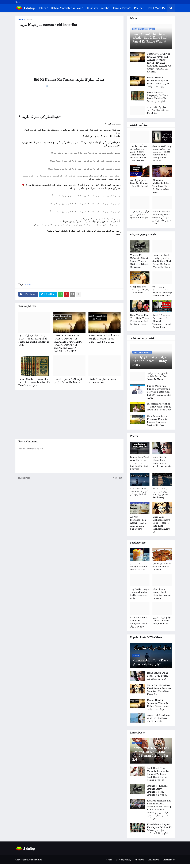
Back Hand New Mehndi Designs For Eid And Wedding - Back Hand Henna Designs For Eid (158, 774)
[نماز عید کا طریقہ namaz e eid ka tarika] (104, 365)
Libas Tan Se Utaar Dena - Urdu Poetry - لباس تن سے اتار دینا (161, 461)
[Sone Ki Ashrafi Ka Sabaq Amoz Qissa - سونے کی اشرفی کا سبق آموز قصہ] (162, 202)
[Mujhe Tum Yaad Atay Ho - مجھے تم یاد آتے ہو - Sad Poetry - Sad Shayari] (139, 448)
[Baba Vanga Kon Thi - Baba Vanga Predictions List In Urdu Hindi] (139, 306)
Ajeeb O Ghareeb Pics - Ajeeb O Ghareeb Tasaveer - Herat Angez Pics (161, 321)
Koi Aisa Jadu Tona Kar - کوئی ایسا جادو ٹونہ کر (138, 491)
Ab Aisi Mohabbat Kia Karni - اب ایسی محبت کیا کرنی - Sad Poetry (138, 522)
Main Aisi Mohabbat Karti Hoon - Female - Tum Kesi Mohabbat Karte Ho (161, 524)
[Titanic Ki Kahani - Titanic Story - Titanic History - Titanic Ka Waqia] (139, 246)
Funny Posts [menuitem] (121, 8)
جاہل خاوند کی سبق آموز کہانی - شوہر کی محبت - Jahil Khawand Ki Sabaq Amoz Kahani (162, 153)
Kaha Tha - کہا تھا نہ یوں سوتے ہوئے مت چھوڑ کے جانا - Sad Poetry (162, 493)
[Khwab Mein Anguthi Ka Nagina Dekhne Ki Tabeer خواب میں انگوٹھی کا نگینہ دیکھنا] (137, 827)
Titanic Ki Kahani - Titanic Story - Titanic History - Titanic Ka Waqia (139, 261)
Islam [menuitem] (42, 8)
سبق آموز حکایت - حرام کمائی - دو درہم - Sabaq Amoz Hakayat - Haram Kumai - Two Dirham (139, 153)
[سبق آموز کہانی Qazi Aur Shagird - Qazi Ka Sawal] (139, 171)
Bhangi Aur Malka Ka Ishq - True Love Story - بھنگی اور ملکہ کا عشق (161, 186)
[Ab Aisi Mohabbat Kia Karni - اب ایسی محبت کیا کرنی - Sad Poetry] (139, 508)
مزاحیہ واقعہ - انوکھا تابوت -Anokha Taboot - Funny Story (150, 361)
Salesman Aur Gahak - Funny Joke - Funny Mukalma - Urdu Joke (159, 406)
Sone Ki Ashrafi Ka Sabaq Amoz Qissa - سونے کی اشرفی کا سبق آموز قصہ (161, 217)
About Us (139, 859)
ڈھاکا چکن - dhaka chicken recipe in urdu (161, 566)
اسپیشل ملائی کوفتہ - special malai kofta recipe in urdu (139, 593)
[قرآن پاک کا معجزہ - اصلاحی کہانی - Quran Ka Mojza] (69, 365)
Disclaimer (169, 859)
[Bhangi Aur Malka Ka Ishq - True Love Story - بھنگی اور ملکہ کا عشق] (162, 171)
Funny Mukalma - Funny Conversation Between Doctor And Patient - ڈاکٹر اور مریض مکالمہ (159, 391)
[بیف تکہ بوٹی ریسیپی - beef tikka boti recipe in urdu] (162, 580)
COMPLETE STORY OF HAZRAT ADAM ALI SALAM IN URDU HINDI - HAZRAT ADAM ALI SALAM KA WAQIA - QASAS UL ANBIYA (68, 343)
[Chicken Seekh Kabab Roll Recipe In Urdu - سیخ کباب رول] (139, 608)
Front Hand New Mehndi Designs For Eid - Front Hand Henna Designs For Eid (150, 753)
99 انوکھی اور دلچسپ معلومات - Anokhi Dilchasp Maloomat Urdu (162, 291)
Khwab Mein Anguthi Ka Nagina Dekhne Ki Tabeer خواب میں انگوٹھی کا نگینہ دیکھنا (159, 829)
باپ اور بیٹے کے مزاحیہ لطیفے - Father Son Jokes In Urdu (157, 376)
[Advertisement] (69, 53)
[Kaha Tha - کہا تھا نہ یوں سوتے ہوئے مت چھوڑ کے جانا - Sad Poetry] (162, 479)
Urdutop (37, 859)
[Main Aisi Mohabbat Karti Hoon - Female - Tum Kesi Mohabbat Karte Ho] (162, 508)
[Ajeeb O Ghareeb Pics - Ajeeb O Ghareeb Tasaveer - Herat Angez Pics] (162, 306)
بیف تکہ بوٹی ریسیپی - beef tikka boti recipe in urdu (161, 593)
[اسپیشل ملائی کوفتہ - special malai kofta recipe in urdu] (139, 580)
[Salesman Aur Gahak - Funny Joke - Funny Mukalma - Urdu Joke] (137, 407)
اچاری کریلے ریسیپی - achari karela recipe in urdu (161, 620)
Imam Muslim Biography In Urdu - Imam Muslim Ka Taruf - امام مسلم (34, 382)
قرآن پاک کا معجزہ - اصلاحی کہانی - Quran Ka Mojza (67, 380)
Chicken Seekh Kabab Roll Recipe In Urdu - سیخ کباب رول (139, 622)
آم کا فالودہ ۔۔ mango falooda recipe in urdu (139, 566)
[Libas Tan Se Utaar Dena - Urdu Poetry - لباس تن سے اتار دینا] (162, 448)
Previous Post (23, 478)
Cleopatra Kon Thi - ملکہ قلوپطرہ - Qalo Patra (139, 289)
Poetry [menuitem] (138, 8)
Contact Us (153, 859)
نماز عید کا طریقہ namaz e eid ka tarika (102, 380)
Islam (30, 20)
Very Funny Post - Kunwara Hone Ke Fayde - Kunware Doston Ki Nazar (157, 421)
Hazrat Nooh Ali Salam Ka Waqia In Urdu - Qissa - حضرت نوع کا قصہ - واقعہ (103, 338)
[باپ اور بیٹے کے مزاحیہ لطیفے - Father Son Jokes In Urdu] (137, 376)
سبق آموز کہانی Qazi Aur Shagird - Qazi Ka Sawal (139, 183)
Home (17, 2)
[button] (163, 8)
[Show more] (78, 294)
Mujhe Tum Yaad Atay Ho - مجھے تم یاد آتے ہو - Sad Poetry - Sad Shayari (139, 462)
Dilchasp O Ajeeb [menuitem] (97, 8)
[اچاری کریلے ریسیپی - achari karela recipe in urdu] (162, 608)
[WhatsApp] (60, 294)
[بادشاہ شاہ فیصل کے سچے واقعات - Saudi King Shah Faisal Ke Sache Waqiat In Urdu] (34, 322)
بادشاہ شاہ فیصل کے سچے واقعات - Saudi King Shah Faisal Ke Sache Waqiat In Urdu (33, 340)
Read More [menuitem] (154, 8)
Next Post (117, 478)
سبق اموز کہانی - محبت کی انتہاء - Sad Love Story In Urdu (158, 717)
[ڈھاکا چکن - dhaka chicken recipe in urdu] (162, 554)
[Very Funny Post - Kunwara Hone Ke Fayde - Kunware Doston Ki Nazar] (137, 419)
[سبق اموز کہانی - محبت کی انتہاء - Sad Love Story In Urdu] (137, 718)
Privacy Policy (123, 859)
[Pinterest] (66, 294)
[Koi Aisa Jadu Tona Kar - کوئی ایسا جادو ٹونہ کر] (139, 479)
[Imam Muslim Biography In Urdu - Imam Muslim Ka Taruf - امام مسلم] (34, 365)
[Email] (72, 294)
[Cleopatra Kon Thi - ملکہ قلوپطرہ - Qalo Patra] (139, 277)
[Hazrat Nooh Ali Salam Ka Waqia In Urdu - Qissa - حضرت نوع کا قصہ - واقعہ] (104, 322)
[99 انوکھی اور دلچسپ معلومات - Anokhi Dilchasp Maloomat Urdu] (162, 277)
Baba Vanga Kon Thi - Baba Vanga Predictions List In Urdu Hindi (139, 319)
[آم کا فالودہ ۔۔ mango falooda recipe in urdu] (139, 554)
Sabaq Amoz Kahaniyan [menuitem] (66, 8)
